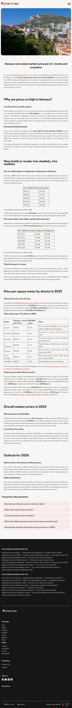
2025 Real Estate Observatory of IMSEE (26, 303)
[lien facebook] (3, 679)
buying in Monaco (21, 75)
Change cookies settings (53, 704)
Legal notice (20, 704)
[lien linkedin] (9, 679)
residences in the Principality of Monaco (31, 395)
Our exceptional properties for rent (15, 574)
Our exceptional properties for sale (15, 549)
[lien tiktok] (12, 679)
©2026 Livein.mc (9, 704)
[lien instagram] (6, 679)
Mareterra (59, 329)
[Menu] (69, 4)
